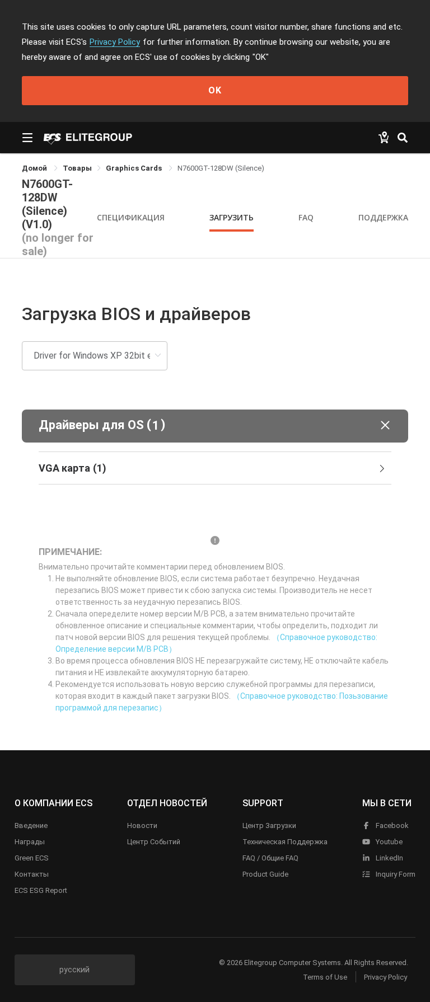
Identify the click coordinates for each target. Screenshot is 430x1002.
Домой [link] (35, 168)
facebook (391, 825)
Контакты (32, 874)
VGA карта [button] (72, 468)
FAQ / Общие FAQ (270, 858)
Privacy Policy (115, 42)
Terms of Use (325, 977)
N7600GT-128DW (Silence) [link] (220, 168)
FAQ (306, 217)
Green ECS (32, 858)
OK (215, 90)
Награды (30, 842)
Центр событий (153, 842)
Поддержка (383, 217)
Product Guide (265, 874)
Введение (31, 825)
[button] (215, 426)
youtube (388, 842)
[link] (77, 168)
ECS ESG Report (41, 890)
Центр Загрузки (269, 825)
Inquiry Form (394, 874)
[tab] (215, 468)
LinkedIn (388, 858)
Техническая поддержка (285, 842)
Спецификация (131, 217)
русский (74, 969)
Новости (142, 825)
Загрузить (231, 217)
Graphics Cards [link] (134, 168)
